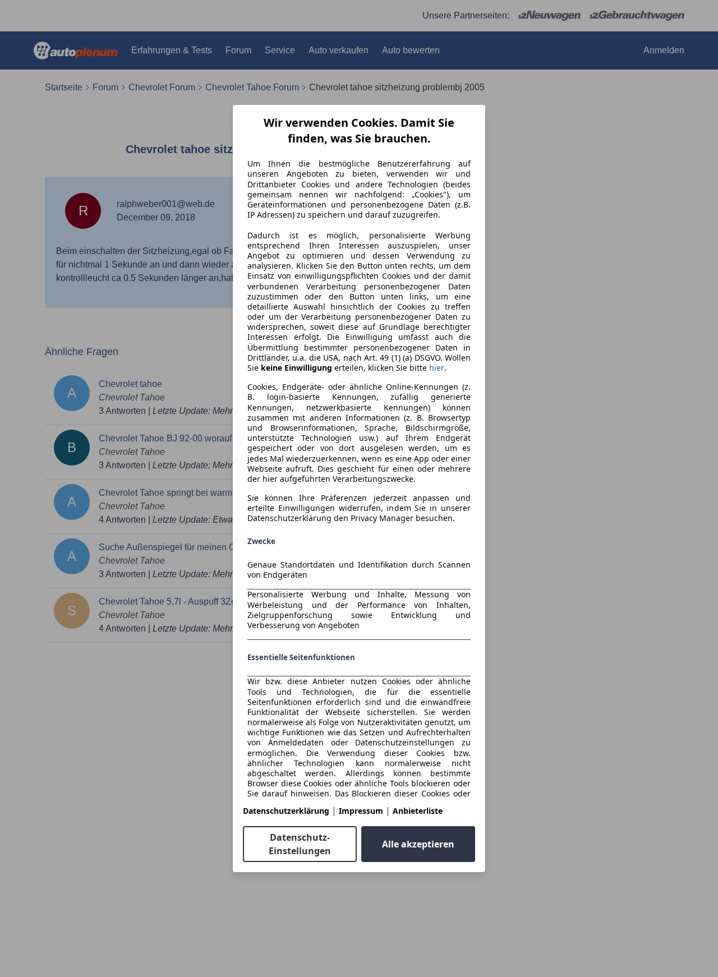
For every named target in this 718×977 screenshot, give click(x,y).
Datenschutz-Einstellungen (300, 844)
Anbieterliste (418, 810)
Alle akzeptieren (418, 844)
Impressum (361, 810)
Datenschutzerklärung (286, 810)
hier (436, 368)
